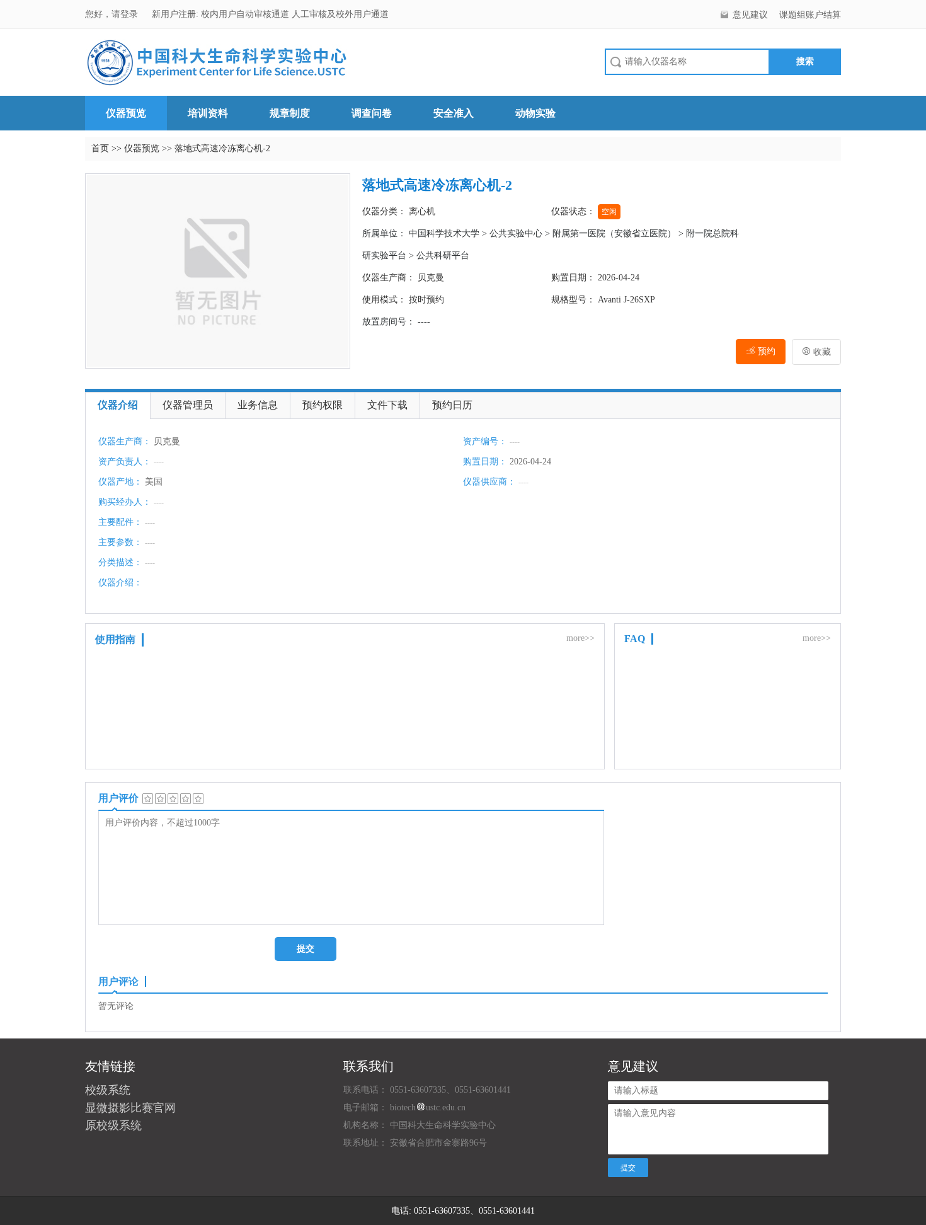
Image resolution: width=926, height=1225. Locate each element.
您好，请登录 (112, 14)
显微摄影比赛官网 (130, 1107)
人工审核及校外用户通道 (340, 14)
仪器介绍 (118, 405)
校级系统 (107, 1090)
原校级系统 (113, 1125)
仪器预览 (126, 113)
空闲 (609, 211)
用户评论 (118, 981)
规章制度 (290, 113)
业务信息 (257, 405)
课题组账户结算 (810, 15)
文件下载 (387, 405)
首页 (100, 148)
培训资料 (208, 113)
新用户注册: (175, 14)
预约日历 (452, 405)
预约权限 (322, 405)
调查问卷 (372, 113)
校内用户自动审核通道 (246, 14)
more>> (580, 638)
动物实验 (535, 113)
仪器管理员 (188, 405)
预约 (765, 351)
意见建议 (750, 15)
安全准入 (453, 113)
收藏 (816, 352)
